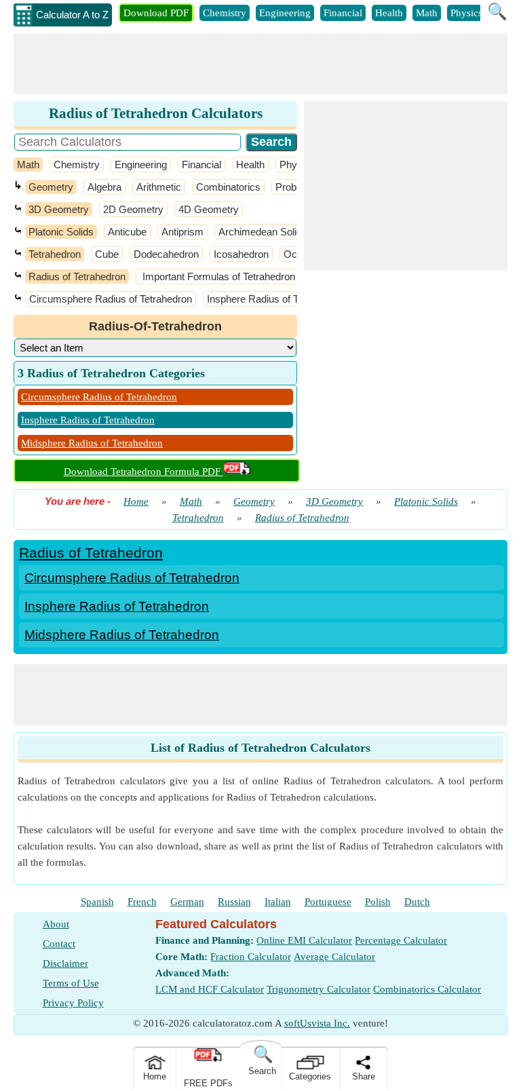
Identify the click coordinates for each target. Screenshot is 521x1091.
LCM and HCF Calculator (209, 989)
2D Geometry (133, 209)
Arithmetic (158, 187)
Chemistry (224, 12)
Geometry (50, 187)
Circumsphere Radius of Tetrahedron (110, 299)
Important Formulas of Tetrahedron (217, 276)
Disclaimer (65, 963)
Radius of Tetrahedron (77, 276)
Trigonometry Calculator (318, 989)
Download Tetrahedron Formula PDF (143, 471)
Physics (466, 12)
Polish (378, 901)
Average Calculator (334, 956)
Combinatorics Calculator (427, 989)
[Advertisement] (260, 63)
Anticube (127, 231)
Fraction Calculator (250, 956)
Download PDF (156, 12)
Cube (107, 254)
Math (427, 12)
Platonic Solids (61, 231)
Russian (234, 901)
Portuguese (328, 901)
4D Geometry (208, 209)
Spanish (97, 901)
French (142, 901)
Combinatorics (228, 187)
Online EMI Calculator (304, 940)
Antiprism (182, 231)
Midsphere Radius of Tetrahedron (92, 443)
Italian (278, 901)
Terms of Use (71, 983)
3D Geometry (58, 209)
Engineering (285, 12)
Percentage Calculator (401, 940)
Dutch (417, 901)
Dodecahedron (166, 254)
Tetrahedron (54, 254)
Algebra (104, 187)
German (187, 901)
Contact (59, 943)
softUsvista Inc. (317, 1023)
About (56, 924)
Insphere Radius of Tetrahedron (276, 299)
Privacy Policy (73, 1002)
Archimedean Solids (262, 231)
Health (389, 12)
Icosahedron (241, 254)
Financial (343, 12)
